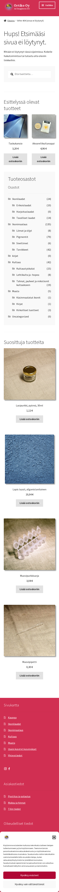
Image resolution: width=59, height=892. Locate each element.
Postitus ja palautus (19, 796)
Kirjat (19, 304)
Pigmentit (22, 236)
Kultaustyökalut (25, 268)
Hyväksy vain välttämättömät (29, 884)
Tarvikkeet (22, 249)
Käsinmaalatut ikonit (28, 297)
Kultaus (16, 262)
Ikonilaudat (18, 199)
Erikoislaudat (23, 205)
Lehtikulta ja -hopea (27, 274)
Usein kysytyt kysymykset (22, 749)
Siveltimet (22, 243)
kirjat (15, 255)
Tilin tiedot (14, 809)
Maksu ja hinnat (17, 802)
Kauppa (12, 717)
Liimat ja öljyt (24, 230)
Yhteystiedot (15, 755)
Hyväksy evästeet (29, 875)
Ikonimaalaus (19, 224)
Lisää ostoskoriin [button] (15, 159)
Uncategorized (20, 316)
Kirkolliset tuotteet (27, 310)
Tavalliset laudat (25, 217)
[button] (54, 837)
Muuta (15, 291)
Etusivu (11, 20)
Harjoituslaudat (25, 211)
